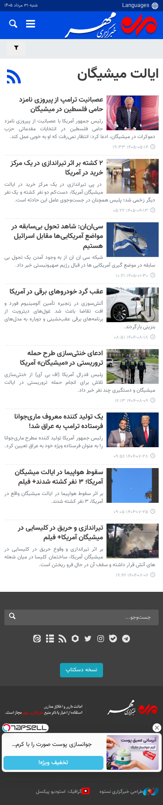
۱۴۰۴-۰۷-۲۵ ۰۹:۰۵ (130, 512)
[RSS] (14, 78)
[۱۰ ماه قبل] (132, 429)
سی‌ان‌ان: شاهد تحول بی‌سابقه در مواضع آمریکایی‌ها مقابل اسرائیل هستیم (57, 237)
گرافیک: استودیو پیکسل (59, 791)
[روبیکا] (75, 639)
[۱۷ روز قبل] (132, 113)
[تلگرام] (125, 639)
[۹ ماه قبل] (132, 304)
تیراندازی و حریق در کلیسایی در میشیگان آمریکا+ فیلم (60, 533)
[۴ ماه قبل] (132, 239)
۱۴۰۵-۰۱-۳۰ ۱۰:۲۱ (132, 276)
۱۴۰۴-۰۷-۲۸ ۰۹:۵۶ (130, 456)
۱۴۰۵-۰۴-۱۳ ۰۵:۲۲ (130, 210)
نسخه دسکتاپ (81, 670)
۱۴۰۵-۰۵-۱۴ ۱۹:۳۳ (130, 147)
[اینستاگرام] (100, 639)
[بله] (113, 639)
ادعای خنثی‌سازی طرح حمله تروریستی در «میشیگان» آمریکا (61, 359)
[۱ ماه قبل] (132, 176)
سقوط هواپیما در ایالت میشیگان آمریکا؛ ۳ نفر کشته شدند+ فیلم (59, 478)
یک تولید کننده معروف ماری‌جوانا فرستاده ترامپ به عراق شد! (58, 422)
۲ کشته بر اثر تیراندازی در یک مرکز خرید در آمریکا (56, 168)
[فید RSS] (62, 639)
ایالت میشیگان (118, 74)
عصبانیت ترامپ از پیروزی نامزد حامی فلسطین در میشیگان (61, 105)
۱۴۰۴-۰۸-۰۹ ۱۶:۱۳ (131, 401)
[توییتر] (88, 639)
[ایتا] (37, 639)
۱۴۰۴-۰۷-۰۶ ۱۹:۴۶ (132, 575)
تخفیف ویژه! (53, 763)
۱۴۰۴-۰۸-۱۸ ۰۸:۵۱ (131, 337)
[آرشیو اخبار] (49, 639)
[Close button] (156, 727)
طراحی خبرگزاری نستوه (121, 791)
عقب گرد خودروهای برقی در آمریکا (56, 292)
